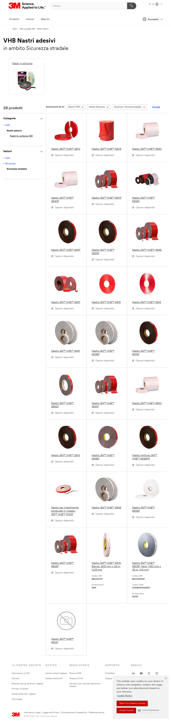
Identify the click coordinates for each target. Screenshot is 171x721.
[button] (148, 710)
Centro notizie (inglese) (56, 673)
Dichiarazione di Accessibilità (74, 713)
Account (153, 19)
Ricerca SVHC (76, 678)
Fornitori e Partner (20, 689)
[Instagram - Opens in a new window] (156, 673)
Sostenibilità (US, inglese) (24, 694)
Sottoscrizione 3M (54, 678)
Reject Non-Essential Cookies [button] (132, 703)
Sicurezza (97, 107)
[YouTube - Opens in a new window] (141, 673)
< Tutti (6, 125)
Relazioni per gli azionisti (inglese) (27, 684)
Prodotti (14, 19)
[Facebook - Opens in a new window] (148, 673)
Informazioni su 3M (21, 673)
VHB (73, 107)
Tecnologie (17, 699)
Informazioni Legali (32, 713)
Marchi (45, 19)
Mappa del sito (112, 678)
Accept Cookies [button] (126, 710)
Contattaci (110, 673)
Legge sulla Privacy (51, 713)
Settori (30, 19)
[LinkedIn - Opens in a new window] (133, 673)
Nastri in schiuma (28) (21, 136)
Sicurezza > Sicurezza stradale (127, 107)
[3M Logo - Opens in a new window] (27, 6)
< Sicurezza (9, 163)
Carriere (15, 678)
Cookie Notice (124, 696)
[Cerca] (131, 6)
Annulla (156, 107)
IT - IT (152, 5)
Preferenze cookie (96, 713)
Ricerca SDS (75, 673)
